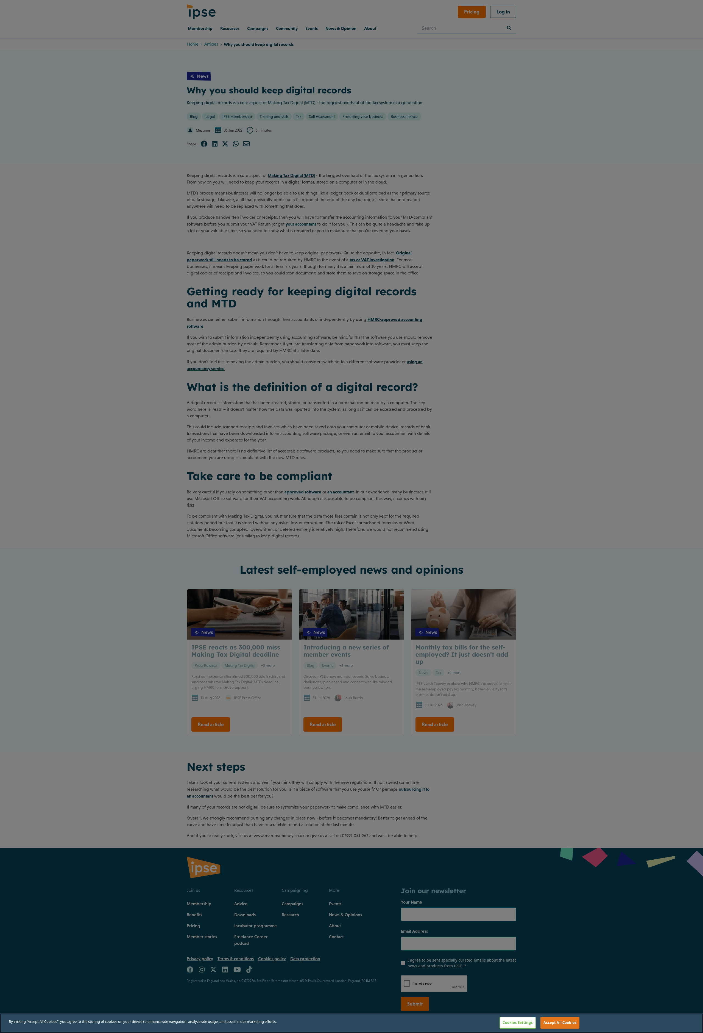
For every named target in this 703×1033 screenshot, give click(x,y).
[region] (351, 1023)
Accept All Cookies (559, 1022)
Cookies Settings (517, 1022)
